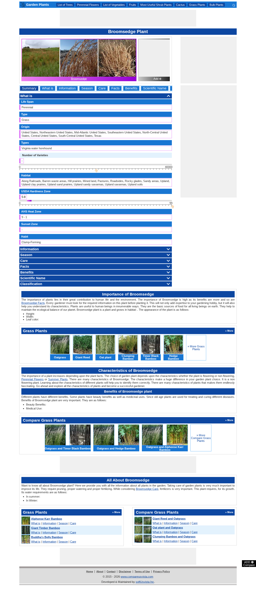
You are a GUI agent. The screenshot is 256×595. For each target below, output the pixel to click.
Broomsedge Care (147, 488)
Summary (29, 88)
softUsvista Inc (145, 581)
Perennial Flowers (88, 4)
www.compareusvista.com (137, 576)
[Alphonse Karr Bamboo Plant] (25, 521)
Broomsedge (79, 78)
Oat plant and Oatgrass (168, 527)
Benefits (131, 88)
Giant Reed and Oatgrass (169, 518)
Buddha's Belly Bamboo (47, 537)
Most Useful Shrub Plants (156, 4)
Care (102, 88)
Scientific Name (154, 88)
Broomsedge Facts (33, 303)
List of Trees (65, 4)
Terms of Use (142, 571)
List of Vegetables (114, 4)
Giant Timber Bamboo (45, 528)
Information (67, 88)
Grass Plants (197, 4)
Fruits (132, 4)
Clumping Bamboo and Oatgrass (174, 536)
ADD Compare (249, 563)
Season (87, 88)
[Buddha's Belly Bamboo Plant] (25, 539)
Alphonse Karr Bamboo (46, 518)
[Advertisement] (128, 18)
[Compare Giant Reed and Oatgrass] (142, 521)
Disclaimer (125, 571)
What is (47, 88)
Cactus (180, 4)
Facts (115, 88)
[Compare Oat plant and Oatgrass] (142, 530)
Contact (111, 571)
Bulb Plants (216, 4)
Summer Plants (58, 379)
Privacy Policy (161, 571)
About (99, 571)
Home (89, 571)
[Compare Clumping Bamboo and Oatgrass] (142, 539)
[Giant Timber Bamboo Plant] (25, 530)
